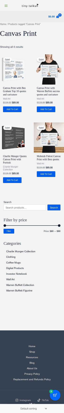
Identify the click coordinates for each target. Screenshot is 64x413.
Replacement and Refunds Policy (32, 379)
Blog (32, 362)
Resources (32, 357)
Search (8, 202)
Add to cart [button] (12, 109)
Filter (9, 231)
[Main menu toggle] (6, 5)
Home (3, 24)
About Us (32, 368)
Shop (32, 351)
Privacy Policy (32, 373)
